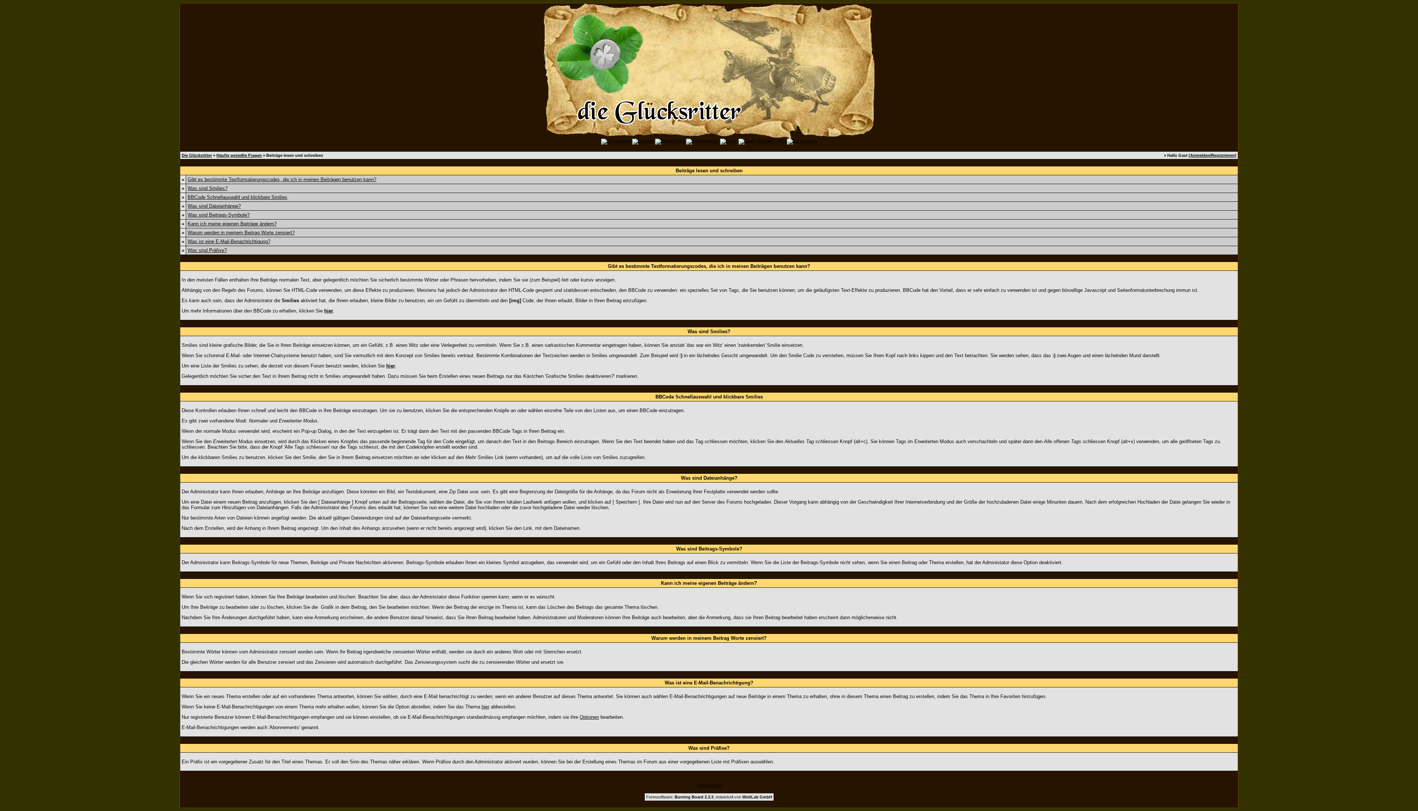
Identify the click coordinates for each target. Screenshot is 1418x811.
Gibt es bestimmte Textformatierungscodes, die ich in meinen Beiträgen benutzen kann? (282, 179)
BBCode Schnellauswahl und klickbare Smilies (237, 197)
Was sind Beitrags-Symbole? (219, 215)
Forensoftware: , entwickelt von (709, 797)
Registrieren (1223, 155)
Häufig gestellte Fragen (239, 155)
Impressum (709, 785)
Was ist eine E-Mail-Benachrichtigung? (229, 241)
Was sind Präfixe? (207, 250)
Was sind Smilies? (207, 188)
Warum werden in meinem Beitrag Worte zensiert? (241, 232)
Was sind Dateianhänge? (214, 206)
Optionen (589, 717)
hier (485, 707)
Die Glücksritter (197, 155)
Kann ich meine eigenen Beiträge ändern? (232, 224)
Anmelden (1200, 155)
